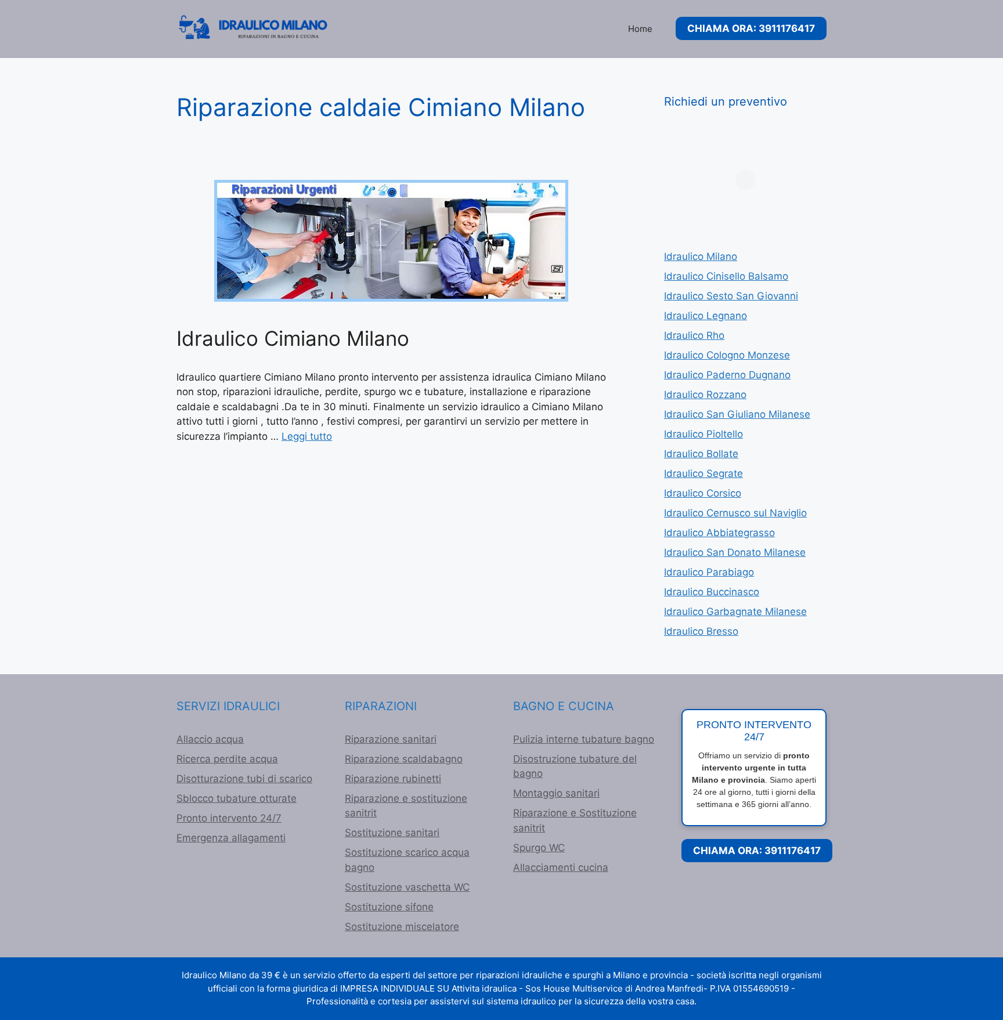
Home (640, 28)
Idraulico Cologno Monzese (727, 355)
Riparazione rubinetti (393, 778)
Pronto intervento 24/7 (229, 818)
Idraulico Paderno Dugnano (727, 375)
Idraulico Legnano (705, 315)
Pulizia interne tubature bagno (583, 739)
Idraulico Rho (694, 335)
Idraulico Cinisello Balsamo (726, 276)
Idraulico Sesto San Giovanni (731, 296)
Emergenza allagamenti (231, 838)
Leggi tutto (307, 436)
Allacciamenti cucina (560, 867)
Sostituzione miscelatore (402, 926)
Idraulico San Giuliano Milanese (737, 414)
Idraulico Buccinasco (711, 592)
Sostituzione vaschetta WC (407, 887)
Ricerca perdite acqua (227, 759)
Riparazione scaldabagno (404, 759)
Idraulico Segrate (703, 473)
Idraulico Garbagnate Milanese (735, 611)
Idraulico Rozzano (705, 394)
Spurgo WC (539, 847)
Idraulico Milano (700, 256)
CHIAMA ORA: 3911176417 (751, 28)
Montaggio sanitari (556, 793)
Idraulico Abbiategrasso (719, 532)
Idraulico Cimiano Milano (292, 338)
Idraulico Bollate (701, 454)
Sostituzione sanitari (392, 832)
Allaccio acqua (210, 739)
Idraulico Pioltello (703, 434)
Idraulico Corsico (702, 493)
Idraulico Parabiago (709, 572)
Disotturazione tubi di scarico (244, 778)
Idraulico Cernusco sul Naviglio (735, 513)
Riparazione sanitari (390, 739)
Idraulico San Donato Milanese (735, 552)
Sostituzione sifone (389, 907)
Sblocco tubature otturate (236, 798)
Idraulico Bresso (701, 631)
